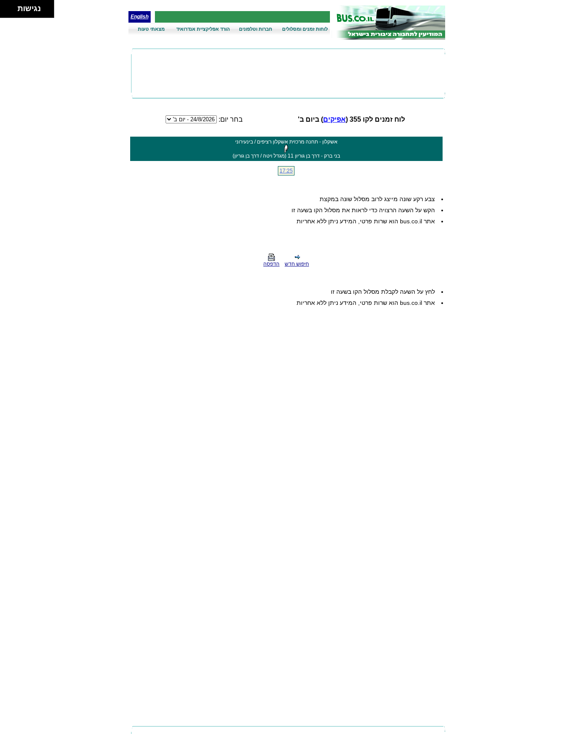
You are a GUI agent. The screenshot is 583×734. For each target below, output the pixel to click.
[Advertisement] (288, 73)
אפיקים (334, 119)
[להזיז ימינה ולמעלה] (11, 6)
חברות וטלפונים (255, 29)
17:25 (286, 171)
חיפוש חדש (297, 264)
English (140, 17)
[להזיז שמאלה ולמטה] (6, 11)
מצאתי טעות (151, 29)
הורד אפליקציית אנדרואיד (203, 29)
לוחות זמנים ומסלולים (305, 29)
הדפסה (271, 264)
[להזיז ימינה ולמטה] (11, 11)
